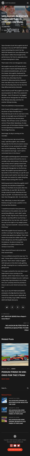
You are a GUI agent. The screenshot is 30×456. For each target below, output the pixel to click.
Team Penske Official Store (15, 449)
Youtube (15, 445)
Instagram (11, 445)
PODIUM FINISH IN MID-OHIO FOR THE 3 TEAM (14, 373)
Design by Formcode (18, 441)
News (3, 13)
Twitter (18, 445)
